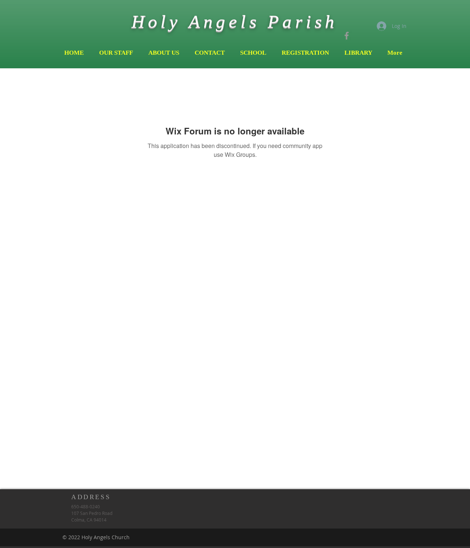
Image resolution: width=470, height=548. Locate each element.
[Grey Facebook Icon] (346, 35)
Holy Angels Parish (234, 21)
